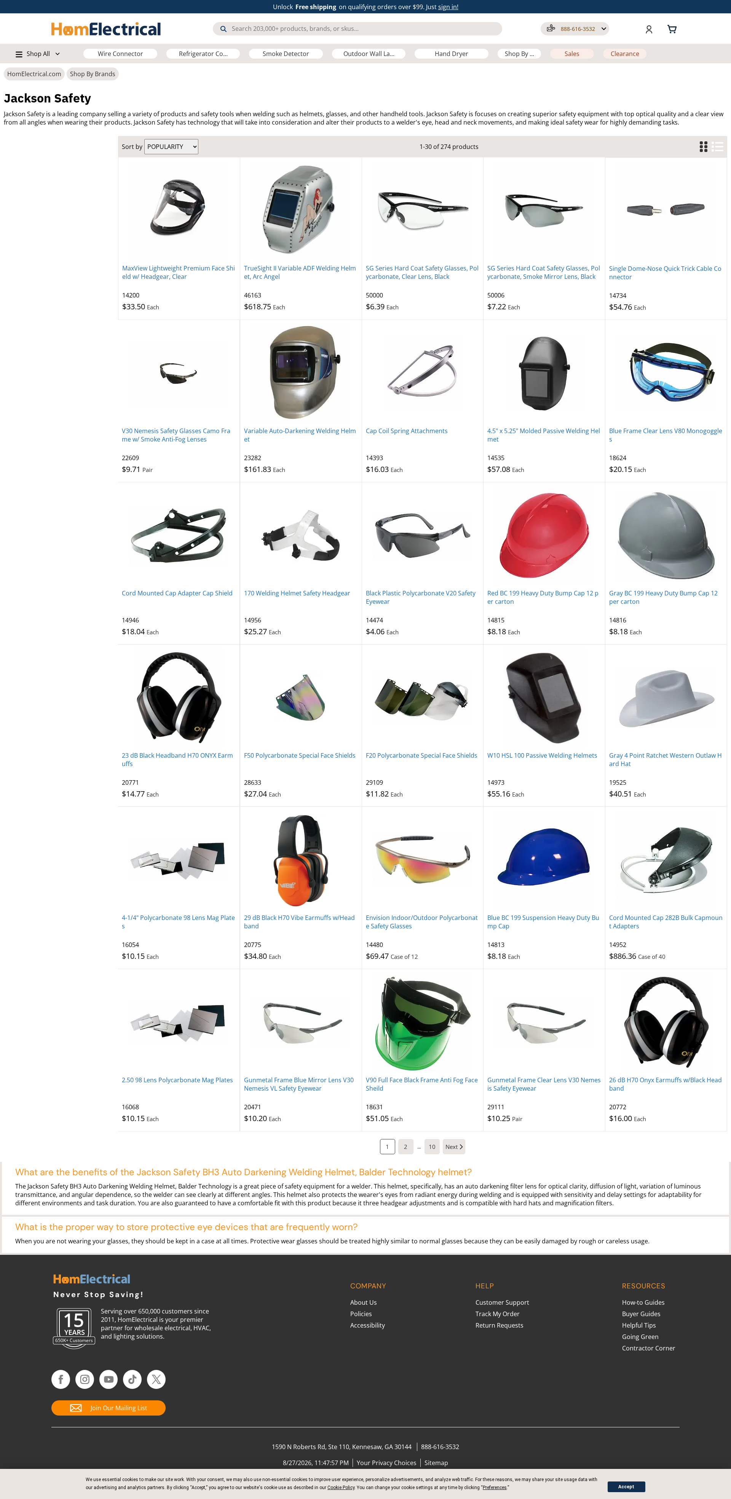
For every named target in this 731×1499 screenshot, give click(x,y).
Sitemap (436, 1463)
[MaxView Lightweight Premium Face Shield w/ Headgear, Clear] (179, 210)
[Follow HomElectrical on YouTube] (108, 1379)
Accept (626, 1486)
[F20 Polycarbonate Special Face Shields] (423, 697)
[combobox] (357, 28)
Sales (572, 54)
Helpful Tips (639, 1325)
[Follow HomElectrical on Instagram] (84, 1379)
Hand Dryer (451, 54)
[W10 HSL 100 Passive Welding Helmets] (544, 697)
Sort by (132, 146)
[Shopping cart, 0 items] (673, 28)
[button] (575, 28)
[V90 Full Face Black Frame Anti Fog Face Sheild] (423, 1022)
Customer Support (502, 1302)
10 (432, 1146)
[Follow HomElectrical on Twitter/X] (156, 1379)
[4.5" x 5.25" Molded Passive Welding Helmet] (544, 373)
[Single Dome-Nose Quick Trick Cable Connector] (666, 211)
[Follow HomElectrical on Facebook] (60, 1379)
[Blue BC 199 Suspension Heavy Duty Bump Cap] (544, 860)
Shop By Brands (92, 74)
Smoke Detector (286, 54)
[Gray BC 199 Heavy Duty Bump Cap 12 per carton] (666, 535)
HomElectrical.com (34, 74)
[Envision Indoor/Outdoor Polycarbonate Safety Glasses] (423, 860)
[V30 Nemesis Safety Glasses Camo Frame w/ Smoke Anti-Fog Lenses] (179, 373)
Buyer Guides (641, 1314)
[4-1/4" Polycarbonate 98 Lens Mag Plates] (179, 860)
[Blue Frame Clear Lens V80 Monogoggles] (666, 373)
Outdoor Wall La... (368, 54)
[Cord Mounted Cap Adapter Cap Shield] (179, 535)
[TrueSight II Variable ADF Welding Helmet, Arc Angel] (301, 210)
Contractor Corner (648, 1348)
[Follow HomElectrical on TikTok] (132, 1379)
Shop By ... (519, 54)
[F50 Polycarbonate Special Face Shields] (301, 697)
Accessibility (367, 1325)
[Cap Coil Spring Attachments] (423, 373)
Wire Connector (120, 54)
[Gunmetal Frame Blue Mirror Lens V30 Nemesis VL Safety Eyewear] (301, 1022)
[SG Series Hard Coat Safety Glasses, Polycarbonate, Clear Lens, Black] (423, 210)
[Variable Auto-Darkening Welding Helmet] (301, 373)
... (419, 1146)
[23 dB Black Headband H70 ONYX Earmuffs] (179, 697)
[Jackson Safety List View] (717, 147)
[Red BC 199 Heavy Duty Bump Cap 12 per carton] (544, 535)
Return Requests (500, 1325)
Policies (361, 1314)
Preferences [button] (495, 1487)
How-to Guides (643, 1302)
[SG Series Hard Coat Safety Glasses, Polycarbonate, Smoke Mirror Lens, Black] (544, 210)
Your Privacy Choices (387, 1463)
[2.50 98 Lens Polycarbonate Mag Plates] (179, 1022)
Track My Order (498, 1314)
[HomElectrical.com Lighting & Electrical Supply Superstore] (91, 1280)
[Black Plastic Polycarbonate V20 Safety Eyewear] (423, 535)
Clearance (625, 54)
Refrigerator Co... (203, 54)
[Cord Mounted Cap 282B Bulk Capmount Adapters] (666, 860)
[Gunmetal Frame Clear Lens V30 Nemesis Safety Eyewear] (544, 1022)
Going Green (640, 1337)
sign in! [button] (448, 7)
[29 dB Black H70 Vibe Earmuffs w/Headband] (301, 860)
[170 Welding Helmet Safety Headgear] (301, 535)
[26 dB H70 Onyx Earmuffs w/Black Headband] (666, 1022)
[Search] (223, 29)
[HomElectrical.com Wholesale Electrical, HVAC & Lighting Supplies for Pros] (106, 28)
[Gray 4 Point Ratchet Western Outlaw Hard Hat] (666, 697)
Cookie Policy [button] (340, 1487)
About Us (363, 1302)
